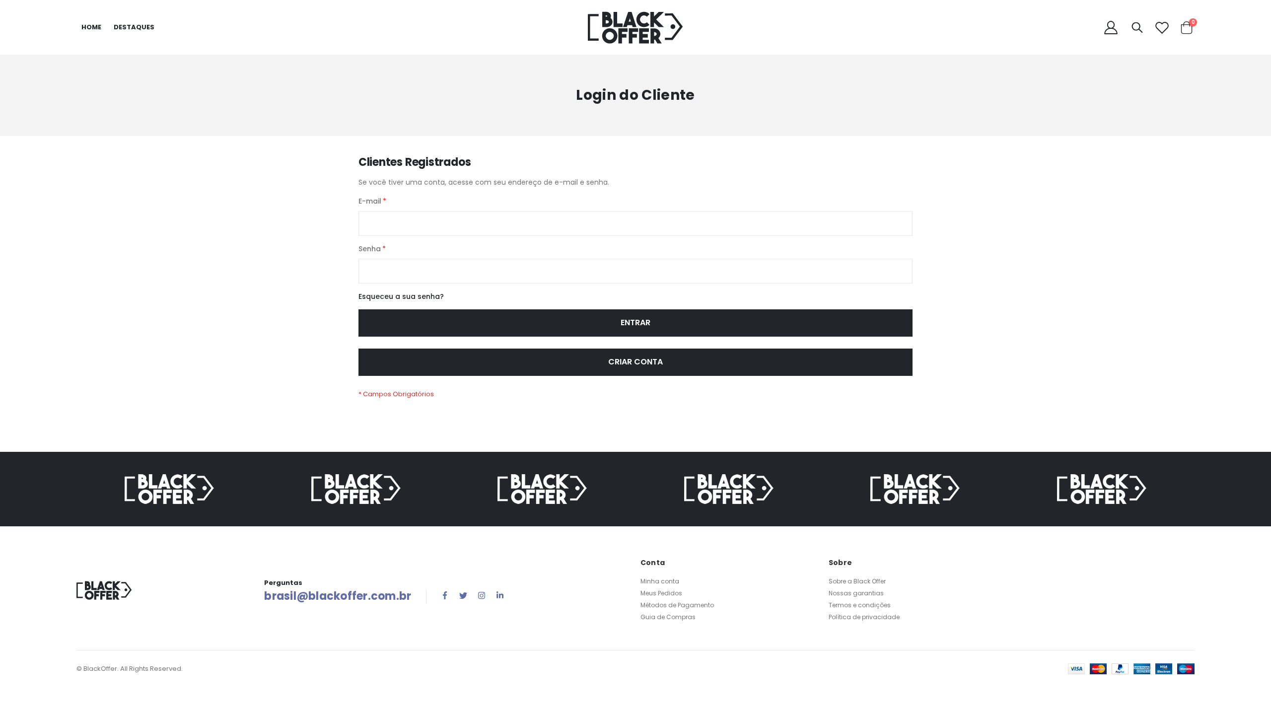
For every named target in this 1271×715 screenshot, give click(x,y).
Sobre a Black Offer (857, 581)
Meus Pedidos (661, 593)
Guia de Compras (668, 617)
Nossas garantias (856, 593)
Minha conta (659, 581)
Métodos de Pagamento (677, 605)
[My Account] (1111, 27)
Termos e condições (860, 605)
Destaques (134, 27)
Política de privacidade (864, 617)
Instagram (481, 595)
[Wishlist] (1162, 27)
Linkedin (500, 595)
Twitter (463, 595)
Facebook (444, 595)
